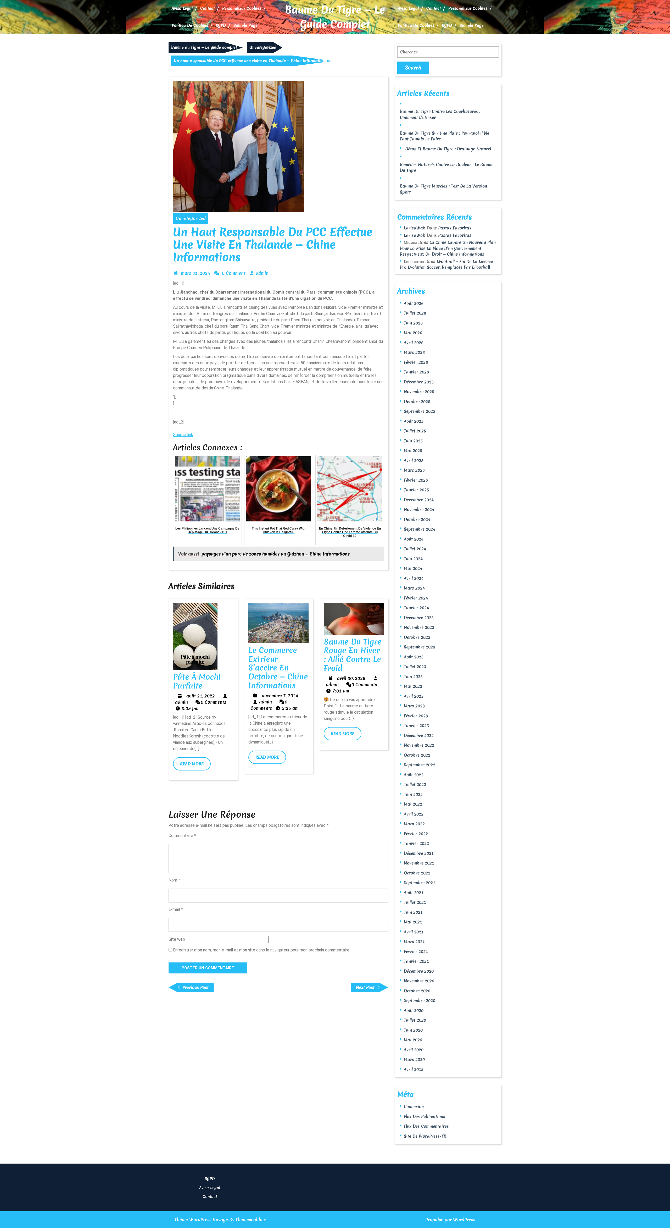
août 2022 (413, 775)
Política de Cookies (190, 25)
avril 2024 (413, 578)
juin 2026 (413, 323)
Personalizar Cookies (241, 8)
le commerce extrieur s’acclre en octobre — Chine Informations (278, 668)
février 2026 (416, 362)
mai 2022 (413, 804)
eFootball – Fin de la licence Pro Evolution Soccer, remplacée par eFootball (446, 264)
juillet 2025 (415, 431)
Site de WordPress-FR (425, 1136)
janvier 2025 (416, 490)
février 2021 (416, 951)
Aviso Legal (182, 8)
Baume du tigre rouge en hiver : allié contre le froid (353, 655)
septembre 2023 (419, 647)
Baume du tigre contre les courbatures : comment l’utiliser (440, 114)
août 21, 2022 (200, 696)
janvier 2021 (416, 961)
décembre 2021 (419, 853)
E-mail (176, 909)
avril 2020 (413, 1050)
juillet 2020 (415, 1020)
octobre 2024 (417, 519)
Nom (174, 880)
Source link (183, 434)
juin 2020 (413, 1030)
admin (262, 273)
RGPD (221, 25)
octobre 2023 (417, 637)
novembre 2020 (419, 981)
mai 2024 (413, 568)
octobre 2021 (417, 873)
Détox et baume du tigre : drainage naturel (448, 149)
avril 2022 (413, 814)
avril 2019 (413, 1069)
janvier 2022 (416, 843)
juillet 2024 (415, 549)
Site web (177, 939)
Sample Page (245, 25)
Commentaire (182, 835)
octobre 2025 (417, 401)
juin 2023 (413, 676)
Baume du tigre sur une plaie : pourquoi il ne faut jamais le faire (444, 136)
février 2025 (416, 480)
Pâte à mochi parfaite (197, 681)
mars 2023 (414, 706)
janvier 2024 (416, 607)
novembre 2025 (419, 391)
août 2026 (413, 303)
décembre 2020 (419, 971)
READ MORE (195, 765)
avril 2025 (413, 460)
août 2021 (413, 892)
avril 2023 (413, 696)
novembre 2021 (419, 863)
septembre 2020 (419, 1000)
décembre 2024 (419, 500)
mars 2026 (414, 352)
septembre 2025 (419, 411)
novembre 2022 (419, 745)
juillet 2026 (415, 313)
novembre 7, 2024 (280, 695)
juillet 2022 (415, 784)
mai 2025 (413, 450)
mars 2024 (414, 588)
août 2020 (413, 1010)
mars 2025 (414, 470)
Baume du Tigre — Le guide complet (335, 17)
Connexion (414, 1106)
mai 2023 (413, 686)
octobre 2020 (417, 991)
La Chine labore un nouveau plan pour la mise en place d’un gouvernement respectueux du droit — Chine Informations (448, 248)
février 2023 (416, 716)
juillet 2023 (415, 666)
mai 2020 (413, 1040)
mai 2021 (413, 922)
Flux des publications (424, 1116)
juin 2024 (413, 558)
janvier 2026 (416, 372)
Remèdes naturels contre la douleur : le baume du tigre (446, 167)
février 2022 (416, 833)
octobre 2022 (417, 755)
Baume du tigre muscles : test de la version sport (443, 189)
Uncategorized (262, 47)
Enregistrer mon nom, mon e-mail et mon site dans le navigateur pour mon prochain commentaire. (261, 950)
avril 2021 (413, 932)
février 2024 (416, 598)
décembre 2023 (419, 617)
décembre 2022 (419, 735)
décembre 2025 (419, 382)
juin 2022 (413, 794)
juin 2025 (413, 441)
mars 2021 (414, 941)
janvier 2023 (416, 725)
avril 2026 (413, 342)
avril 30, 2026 (351, 678)
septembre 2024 (419, 529)
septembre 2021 (419, 882)
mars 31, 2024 (195, 273)
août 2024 (413, 539)
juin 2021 (413, 912)
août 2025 (413, 421)
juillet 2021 (415, 902)
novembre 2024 (419, 509)
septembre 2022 (419, 765)
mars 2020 (414, 1059)
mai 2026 (413, 332)
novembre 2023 (419, 627)
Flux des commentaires (426, 1126)
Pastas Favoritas (454, 228)
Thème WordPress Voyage (201, 1219)
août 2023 (413, 657)
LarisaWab (415, 228)
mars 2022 (414, 824)
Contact (207, 8)
